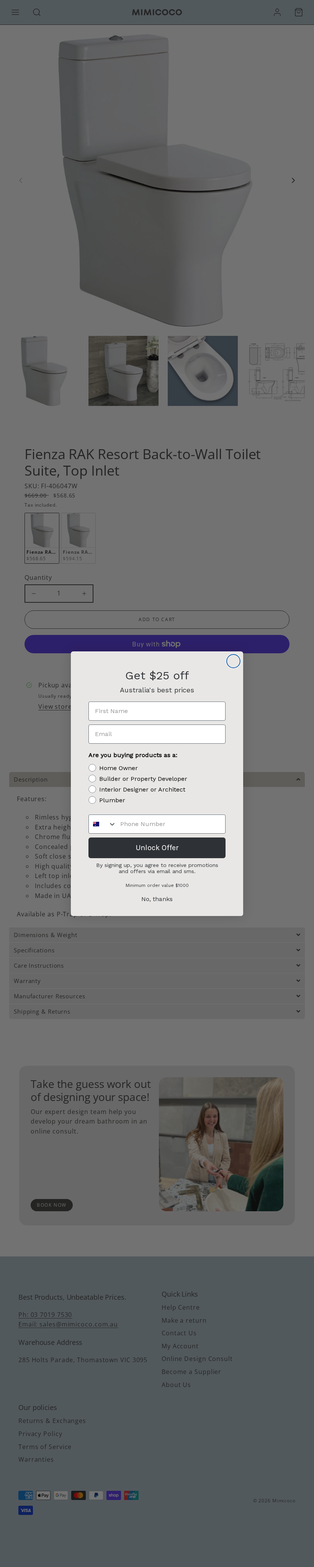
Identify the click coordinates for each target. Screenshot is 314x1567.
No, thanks (157, 899)
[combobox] (102, 824)
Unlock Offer (157, 847)
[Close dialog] (233, 661)
